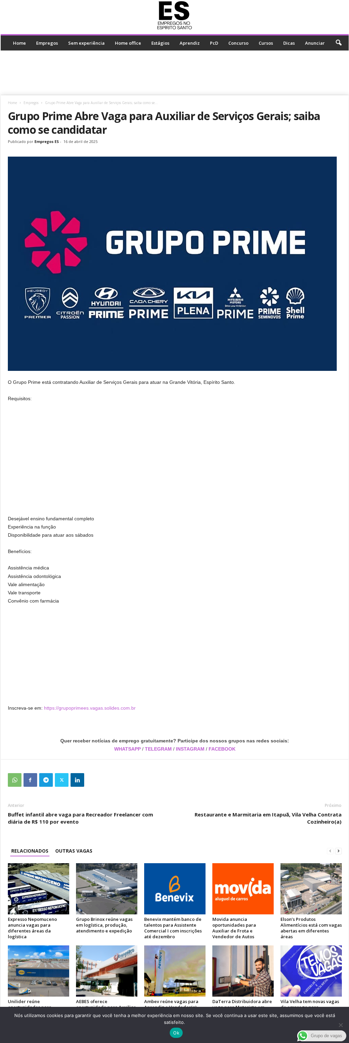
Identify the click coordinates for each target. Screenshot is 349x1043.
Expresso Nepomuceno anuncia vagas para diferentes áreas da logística (32, 928)
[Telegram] (46, 780)
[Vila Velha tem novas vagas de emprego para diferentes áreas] (311, 971)
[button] (338, 42)
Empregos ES (46, 141)
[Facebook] (30, 780)
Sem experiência (86, 43)
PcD (214, 43)
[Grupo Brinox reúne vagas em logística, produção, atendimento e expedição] (106, 888)
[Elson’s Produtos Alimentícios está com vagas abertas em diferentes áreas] (311, 888)
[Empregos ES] (175, 15)
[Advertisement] (174, 72)
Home (19, 43)
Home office (128, 43)
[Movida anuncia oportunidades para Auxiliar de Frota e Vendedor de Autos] (243, 888)
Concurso (238, 43)
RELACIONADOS (29, 851)
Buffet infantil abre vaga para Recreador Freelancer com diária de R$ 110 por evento (80, 818)
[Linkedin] (77, 780)
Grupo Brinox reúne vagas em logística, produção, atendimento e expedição (104, 925)
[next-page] (338, 850)
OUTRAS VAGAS (73, 851)
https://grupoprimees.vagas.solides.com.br (90, 708)
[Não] (340, 1025)
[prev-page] (330, 850)
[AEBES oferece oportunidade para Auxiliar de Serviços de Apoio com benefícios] (106, 971)
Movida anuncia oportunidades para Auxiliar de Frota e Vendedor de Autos (234, 928)
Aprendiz (190, 43)
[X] (62, 780)
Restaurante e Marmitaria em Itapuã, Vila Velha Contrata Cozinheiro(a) (268, 818)
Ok (176, 1032)
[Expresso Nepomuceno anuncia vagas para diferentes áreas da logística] (38, 888)
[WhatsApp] (14, 780)
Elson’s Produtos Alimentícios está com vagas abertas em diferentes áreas (311, 928)
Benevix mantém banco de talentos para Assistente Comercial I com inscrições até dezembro (173, 928)
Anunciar (315, 43)
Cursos (266, 43)
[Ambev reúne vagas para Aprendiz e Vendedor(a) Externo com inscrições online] (175, 971)
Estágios (160, 43)
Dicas (289, 43)
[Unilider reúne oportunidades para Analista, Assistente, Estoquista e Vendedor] (38, 971)
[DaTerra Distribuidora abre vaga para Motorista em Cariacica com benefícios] (243, 971)
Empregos (47, 43)
